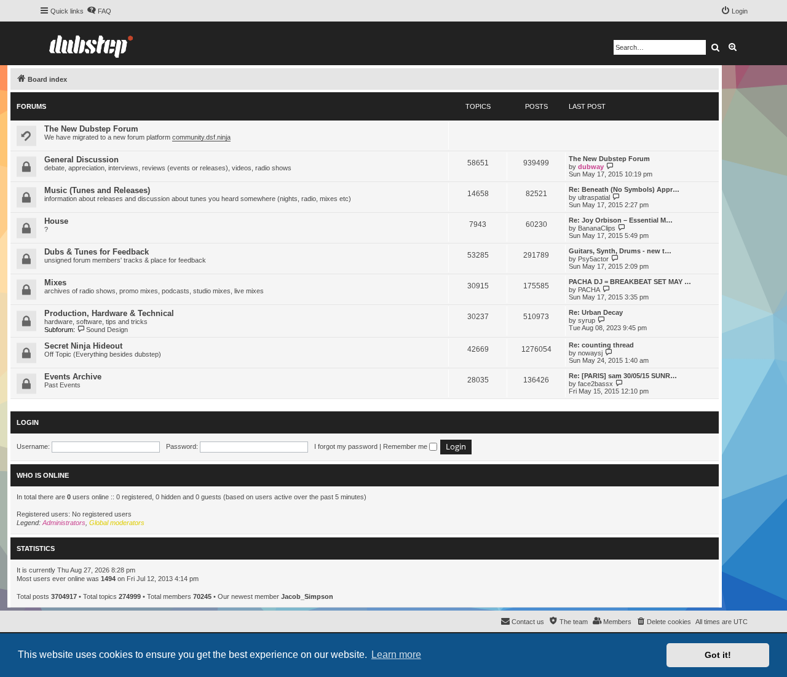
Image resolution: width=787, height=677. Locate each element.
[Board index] (91, 43)
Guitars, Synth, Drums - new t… (620, 251)
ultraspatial (594, 197)
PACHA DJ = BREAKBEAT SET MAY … (630, 281)
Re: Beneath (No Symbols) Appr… (624, 189)
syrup (586, 320)
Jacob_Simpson (307, 596)
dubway (591, 166)
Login (28, 422)
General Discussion (81, 159)
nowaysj (590, 353)
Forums (31, 106)
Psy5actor (593, 259)
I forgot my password (346, 446)
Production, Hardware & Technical (109, 313)
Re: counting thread (601, 345)
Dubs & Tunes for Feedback (96, 251)
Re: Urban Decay (596, 312)
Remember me (406, 446)
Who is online (43, 475)
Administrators (63, 522)
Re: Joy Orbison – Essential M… (621, 220)
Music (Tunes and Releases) (97, 190)
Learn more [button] (396, 654)
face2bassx (595, 383)
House (56, 221)
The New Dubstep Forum (91, 128)
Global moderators (116, 522)
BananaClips (596, 228)
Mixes (55, 282)
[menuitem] (99, 11)
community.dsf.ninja (201, 137)
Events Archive (72, 376)
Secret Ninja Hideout (83, 345)
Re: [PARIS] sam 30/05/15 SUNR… (623, 375)
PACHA (589, 289)
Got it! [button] (718, 655)
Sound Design (107, 329)
